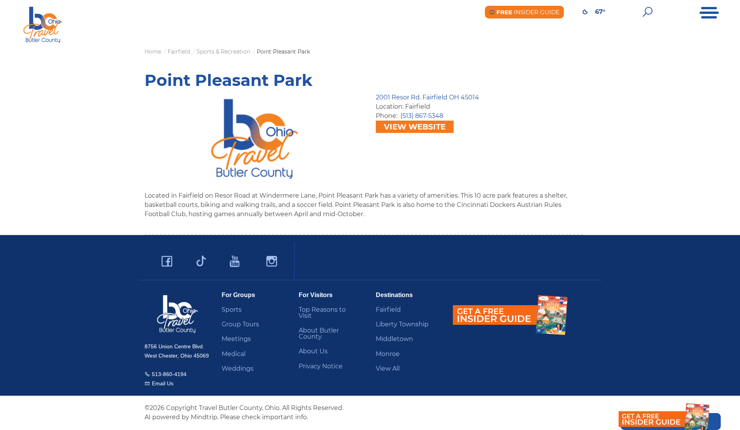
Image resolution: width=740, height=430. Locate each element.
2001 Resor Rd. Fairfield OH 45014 (427, 97)
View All (388, 368)
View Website (415, 126)
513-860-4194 (169, 374)
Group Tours (240, 324)
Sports (232, 309)
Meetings (236, 339)
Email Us (162, 383)
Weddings (238, 368)
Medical (234, 354)
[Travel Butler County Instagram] (271, 261)
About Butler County (319, 333)
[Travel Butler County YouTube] (235, 261)
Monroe (388, 354)
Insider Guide (527, 12)
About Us (313, 351)
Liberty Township (402, 324)
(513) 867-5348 (421, 115)
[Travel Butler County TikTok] (201, 258)
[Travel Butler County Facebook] (167, 261)
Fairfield (388, 309)
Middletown (394, 339)
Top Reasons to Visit (322, 312)
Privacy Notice (321, 366)
